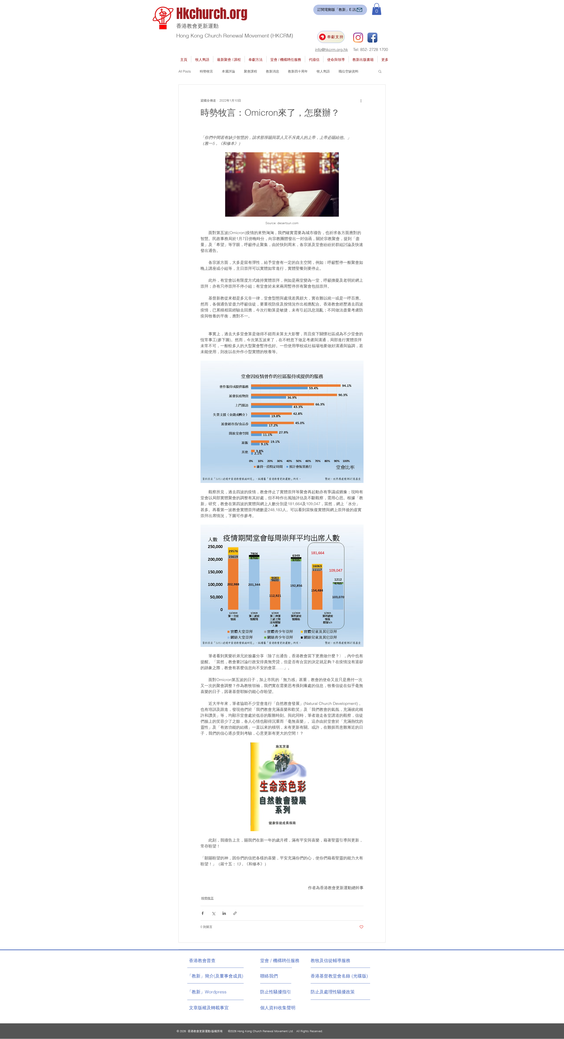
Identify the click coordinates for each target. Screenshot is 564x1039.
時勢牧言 (206, 71)
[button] (377, 9)
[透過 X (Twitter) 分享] (213, 913)
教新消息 (272, 71)
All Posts (184, 71)
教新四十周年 (298, 71)
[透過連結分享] (235, 913)
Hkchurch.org (211, 13)
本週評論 (228, 71)
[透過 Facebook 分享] (202, 913)
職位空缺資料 (348, 71)
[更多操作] (361, 100)
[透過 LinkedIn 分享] (224, 913)
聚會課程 (250, 71)
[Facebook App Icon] (372, 38)
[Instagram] (358, 38)
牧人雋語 (323, 71)
